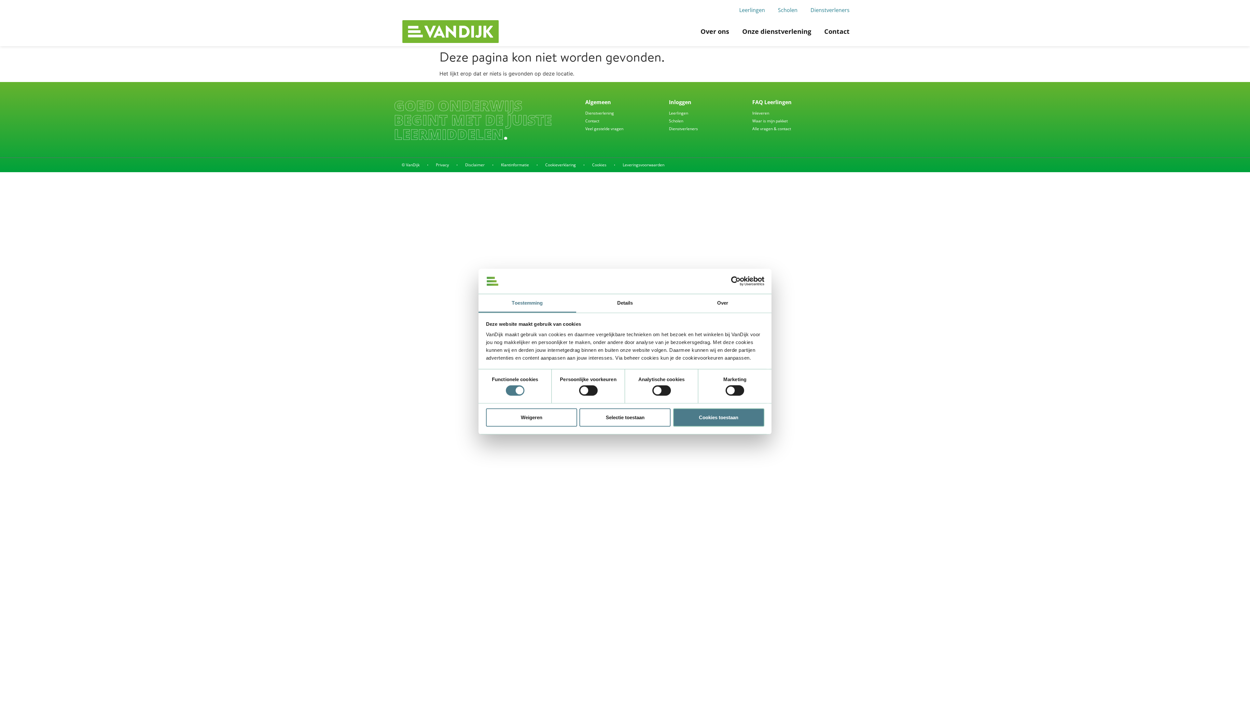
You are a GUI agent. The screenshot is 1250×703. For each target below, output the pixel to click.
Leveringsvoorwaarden (643, 165)
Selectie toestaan (625, 417)
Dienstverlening (599, 113)
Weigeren (531, 417)
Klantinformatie (515, 165)
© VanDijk (411, 165)
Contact (837, 31)
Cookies (599, 165)
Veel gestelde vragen (604, 128)
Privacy (442, 165)
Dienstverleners (830, 10)
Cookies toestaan (718, 417)
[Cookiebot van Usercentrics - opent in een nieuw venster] (735, 281)
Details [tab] (625, 303)
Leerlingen (752, 10)
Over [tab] (722, 303)
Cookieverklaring (560, 165)
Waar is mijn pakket (770, 121)
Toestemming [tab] (527, 303)
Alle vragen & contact (771, 128)
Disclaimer (475, 165)
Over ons (715, 31)
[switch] (588, 390)
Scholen (788, 10)
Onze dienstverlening (776, 31)
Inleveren (760, 113)
